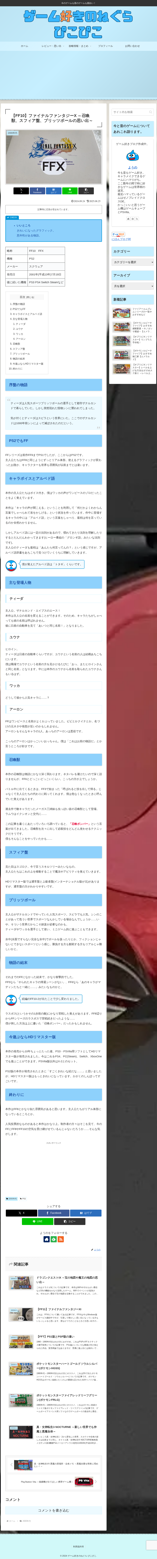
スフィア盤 (19, 348)
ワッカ (19, 333)
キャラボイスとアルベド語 (27, 314)
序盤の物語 (19, 304)
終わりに (18, 368)
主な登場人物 (20, 318)
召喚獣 (16, 343)
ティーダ (21, 324)
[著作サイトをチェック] (47, 1239)
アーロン (21, 338)
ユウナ (19, 328)
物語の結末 (19, 358)
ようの (132, 167)
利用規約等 (78, 1546)
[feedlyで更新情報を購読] (54, 1239)
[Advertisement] (78, 75)
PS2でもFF (19, 309)
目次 (22, 297)
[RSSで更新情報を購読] (61, 1239)
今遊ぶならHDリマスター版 (28, 363)
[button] (86, 190)
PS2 (24, 1199)
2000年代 (13, 1199)
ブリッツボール (21, 353)
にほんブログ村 (121, 239)
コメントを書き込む (53, 1510)
